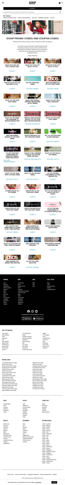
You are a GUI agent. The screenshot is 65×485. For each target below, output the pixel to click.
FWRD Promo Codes (37, 369)
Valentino (45, 348)
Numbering (45, 343)
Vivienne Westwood (27, 349)
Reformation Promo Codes (8, 382)
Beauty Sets (6, 433)
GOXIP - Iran (45, 437)
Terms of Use (10, 474)
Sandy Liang (5, 348)
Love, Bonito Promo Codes (38, 375)
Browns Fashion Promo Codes (9, 366)
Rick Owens (25, 346)
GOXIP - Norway (46, 448)
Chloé (3, 336)
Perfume (5, 438)
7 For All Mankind (26, 333)
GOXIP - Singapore (46, 453)
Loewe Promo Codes (37, 374)
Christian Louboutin (27, 336)
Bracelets (44, 407)
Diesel (44, 336)
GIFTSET (52, 17)
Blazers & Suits (21, 286)
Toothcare (5, 427)
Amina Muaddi (5, 335)
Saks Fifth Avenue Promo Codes (9, 383)
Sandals (25, 412)
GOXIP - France (46, 428)
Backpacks (6, 410)
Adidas (44, 333)
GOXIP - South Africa (47, 454)
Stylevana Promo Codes (7, 387)
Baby (33, 283)
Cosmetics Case (7, 435)
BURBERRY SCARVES (43, 17)
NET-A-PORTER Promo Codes (9, 380)
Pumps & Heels (26, 407)
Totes (4, 405)
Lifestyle (5, 441)
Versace (4, 349)
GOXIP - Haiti (45, 432)
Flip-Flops (25, 413)
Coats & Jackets (7, 287)
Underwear (20, 302)
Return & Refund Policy (45, 474)
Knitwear (5, 284)
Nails (4, 432)
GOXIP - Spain (45, 456)
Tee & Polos (21, 283)
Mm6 (44, 341)
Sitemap (55, 474)
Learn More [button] (38, 482)
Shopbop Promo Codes (37, 383)
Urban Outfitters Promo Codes (9, 390)
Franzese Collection (27, 338)
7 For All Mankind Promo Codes (9, 362)
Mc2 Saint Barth (26, 341)
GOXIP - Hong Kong (47, 433)
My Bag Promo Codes (37, 377)
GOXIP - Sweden (46, 458)
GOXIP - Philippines (47, 450)
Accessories (6, 297)
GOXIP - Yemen (46, 463)
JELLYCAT (34, 17)
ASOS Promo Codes (37, 364)
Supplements (6, 443)
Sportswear (6, 286)
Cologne (25, 432)
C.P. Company (46, 335)
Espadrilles (25, 410)
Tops (4, 283)
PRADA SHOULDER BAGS (24, 17)
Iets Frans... (45, 339)
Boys (33, 286)
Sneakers (25, 408)
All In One (5, 294)
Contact (49, 287)
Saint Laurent (46, 346)
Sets (24, 433)
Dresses (5, 289)
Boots (24, 417)
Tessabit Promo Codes (37, 387)
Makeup (5, 430)
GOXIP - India (45, 435)
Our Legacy (25, 344)
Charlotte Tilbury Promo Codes (39, 366)
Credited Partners (51, 289)
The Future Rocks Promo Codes (9, 388)
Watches (20, 304)
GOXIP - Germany (46, 430)
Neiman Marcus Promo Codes (39, 379)
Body (24, 424)
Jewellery (5, 299)
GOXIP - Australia (46, 424)
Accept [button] (54, 482)
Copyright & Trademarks (33, 474)
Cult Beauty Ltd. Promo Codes (9, 367)
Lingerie (5, 304)
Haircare (5, 428)
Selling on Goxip (51, 286)
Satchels (5, 408)
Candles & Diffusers (8, 440)
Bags (4, 296)
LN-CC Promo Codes (7, 374)
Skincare (5, 425)
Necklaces (44, 405)
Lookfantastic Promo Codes (8, 375)
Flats (24, 404)
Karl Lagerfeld (5, 341)
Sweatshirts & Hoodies (23, 291)
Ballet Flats (25, 405)
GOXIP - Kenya (45, 441)
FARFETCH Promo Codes (8, 369)
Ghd (3, 339)
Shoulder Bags (6, 404)
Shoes (4, 302)
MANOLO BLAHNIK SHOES (10, 17)
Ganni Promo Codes (7, 371)
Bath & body (6, 424)
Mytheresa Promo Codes (8, 379)
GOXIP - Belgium (46, 425)
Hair (24, 425)
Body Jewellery (45, 412)
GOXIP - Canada (46, 427)
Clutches (5, 407)
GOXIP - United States (47, 461)
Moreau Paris (5, 343)
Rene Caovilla (5, 346)
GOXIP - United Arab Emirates (49, 459)
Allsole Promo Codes (7, 364)
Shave (24, 428)
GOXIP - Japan (45, 440)
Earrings (44, 408)
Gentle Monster (46, 338)
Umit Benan (25, 348)
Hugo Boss (25, 339)
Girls (33, 284)
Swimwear (5, 300)
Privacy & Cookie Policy (20, 474)
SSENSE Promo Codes (37, 385)
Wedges (25, 415)
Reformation (46, 344)
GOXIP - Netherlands (47, 446)
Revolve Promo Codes (37, 382)
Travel (4, 412)
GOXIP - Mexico (46, 445)
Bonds (23, 335)
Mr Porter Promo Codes (7, 377)
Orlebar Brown (5, 344)
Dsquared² (4, 338)
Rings (43, 404)
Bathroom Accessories (28, 437)
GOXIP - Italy (45, 438)
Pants (4, 291)
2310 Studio (5, 333)
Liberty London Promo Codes (9, 372)
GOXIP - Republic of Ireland (48, 451)
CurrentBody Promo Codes (38, 367)
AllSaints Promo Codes (37, 362)
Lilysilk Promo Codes (37, 372)
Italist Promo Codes (37, 371)
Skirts (4, 292)
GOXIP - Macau (46, 443)
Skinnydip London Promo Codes (9, 385)
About (48, 283)
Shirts (19, 284)
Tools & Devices (7, 437)
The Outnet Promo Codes (38, 388)
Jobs (48, 284)
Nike (23, 343)
